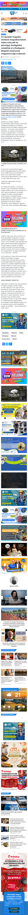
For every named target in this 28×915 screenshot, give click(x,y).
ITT (22, 904)
